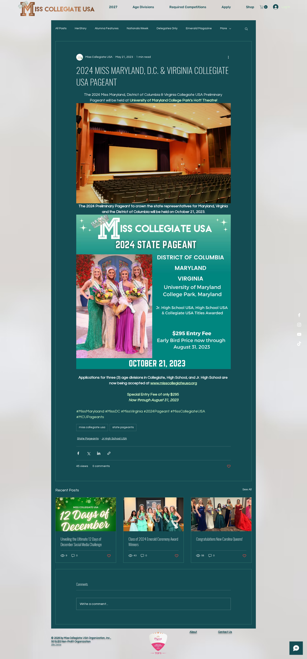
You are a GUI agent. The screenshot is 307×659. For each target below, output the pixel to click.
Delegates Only (167, 28)
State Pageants (88, 438)
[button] (264, 7)
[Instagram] (299, 324)
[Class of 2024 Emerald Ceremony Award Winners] (153, 514)
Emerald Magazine (199, 28)
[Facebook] (299, 315)
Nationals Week (137, 28)
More (223, 28)
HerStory (80, 28)
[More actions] (228, 57)
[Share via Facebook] (78, 453)
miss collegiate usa (92, 427)
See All (247, 489)
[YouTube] (299, 334)
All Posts (60, 28)
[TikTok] (299, 344)
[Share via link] (109, 453)
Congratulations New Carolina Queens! (219, 539)
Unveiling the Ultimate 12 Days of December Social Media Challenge (81, 541)
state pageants (123, 427)
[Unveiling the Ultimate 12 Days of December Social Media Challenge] (86, 514)
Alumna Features (106, 28)
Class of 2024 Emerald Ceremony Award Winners (153, 541)
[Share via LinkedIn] (99, 453)
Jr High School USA (114, 438)
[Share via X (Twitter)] (88, 453)
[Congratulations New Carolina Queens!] (221, 514)
